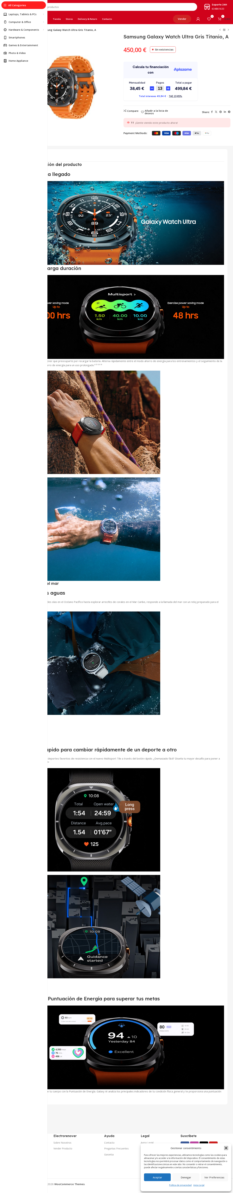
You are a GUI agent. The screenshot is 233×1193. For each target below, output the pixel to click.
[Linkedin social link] (225, 112)
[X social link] (216, 112)
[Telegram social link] (229, 112)
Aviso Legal (198, 1185)
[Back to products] (224, 30)
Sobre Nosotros (62, 1142)
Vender (182, 19)
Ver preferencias (214, 1177)
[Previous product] (220, 30)
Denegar (186, 1177)
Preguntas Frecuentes (116, 1148)
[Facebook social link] (212, 112)
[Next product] (228, 30)
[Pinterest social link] (220, 112)
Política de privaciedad (180, 1185)
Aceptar (157, 1177)
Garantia (109, 1154)
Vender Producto (62, 1148)
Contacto (109, 1142)
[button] (226, 1148)
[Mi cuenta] (198, 19)
